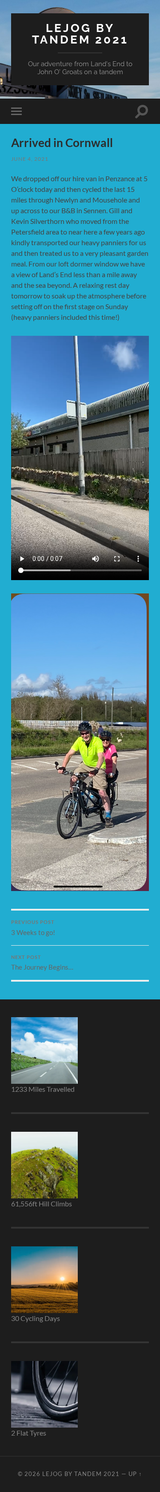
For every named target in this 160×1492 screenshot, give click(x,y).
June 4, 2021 (29, 158)
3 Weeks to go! (33, 927)
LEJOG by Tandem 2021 (80, 33)
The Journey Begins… (42, 963)
